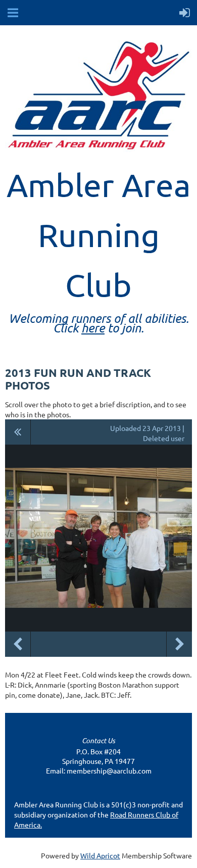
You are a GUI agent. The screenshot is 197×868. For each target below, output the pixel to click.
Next (179, 644)
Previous (17, 644)
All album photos (18, 432)
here (93, 327)
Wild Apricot (100, 855)
